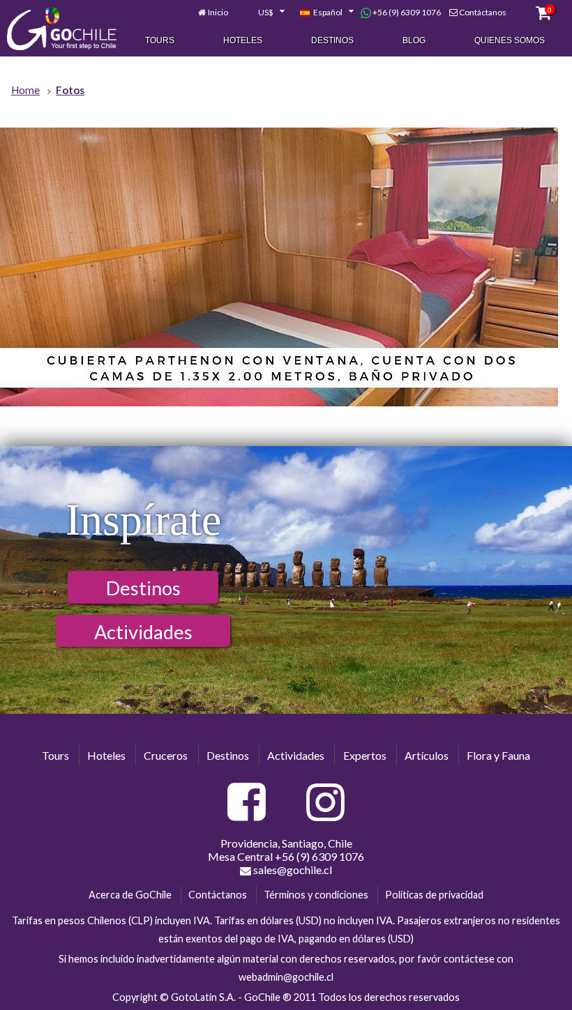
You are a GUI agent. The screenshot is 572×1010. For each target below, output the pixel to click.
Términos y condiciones (316, 895)
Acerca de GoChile (130, 895)
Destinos (332, 40)
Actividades (143, 631)
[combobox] (263, 12)
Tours (159, 40)
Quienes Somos (509, 40)
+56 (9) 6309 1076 (406, 12)
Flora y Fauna (498, 755)
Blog (414, 40)
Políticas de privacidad (434, 895)
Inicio (218, 12)
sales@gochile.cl (291, 869)
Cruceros (166, 755)
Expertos (364, 755)
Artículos (427, 755)
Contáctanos (482, 12)
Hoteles (242, 40)
